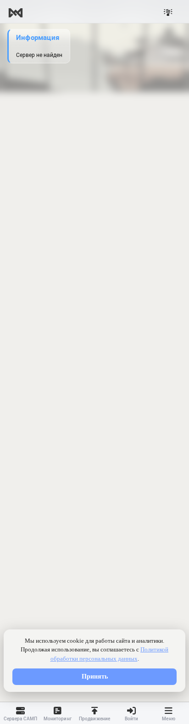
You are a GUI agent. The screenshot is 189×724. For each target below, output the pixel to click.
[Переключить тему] (168, 13)
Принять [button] (95, 676)
